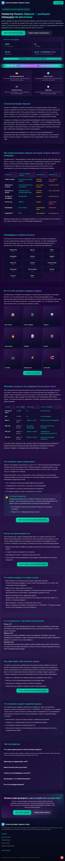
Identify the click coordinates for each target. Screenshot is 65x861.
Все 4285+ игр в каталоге (32, 373)
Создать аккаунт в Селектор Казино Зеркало (32, 564)
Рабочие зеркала (6, 840)
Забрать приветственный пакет (39, 33)
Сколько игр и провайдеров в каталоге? (17, 773)
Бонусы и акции (5, 843)
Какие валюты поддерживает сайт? (16, 761)
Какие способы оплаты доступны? (15, 767)
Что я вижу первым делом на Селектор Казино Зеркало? (23, 749)
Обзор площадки (6, 837)
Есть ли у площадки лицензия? (14, 784)
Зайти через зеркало (22, 812)
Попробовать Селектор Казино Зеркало (32, 59)
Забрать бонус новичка (42, 812)
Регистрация (58, 2)
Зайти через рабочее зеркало (13, 33)
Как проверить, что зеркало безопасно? (17, 779)
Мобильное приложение (8, 846)
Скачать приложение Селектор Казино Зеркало (32, 690)
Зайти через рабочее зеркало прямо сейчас (32, 520)
